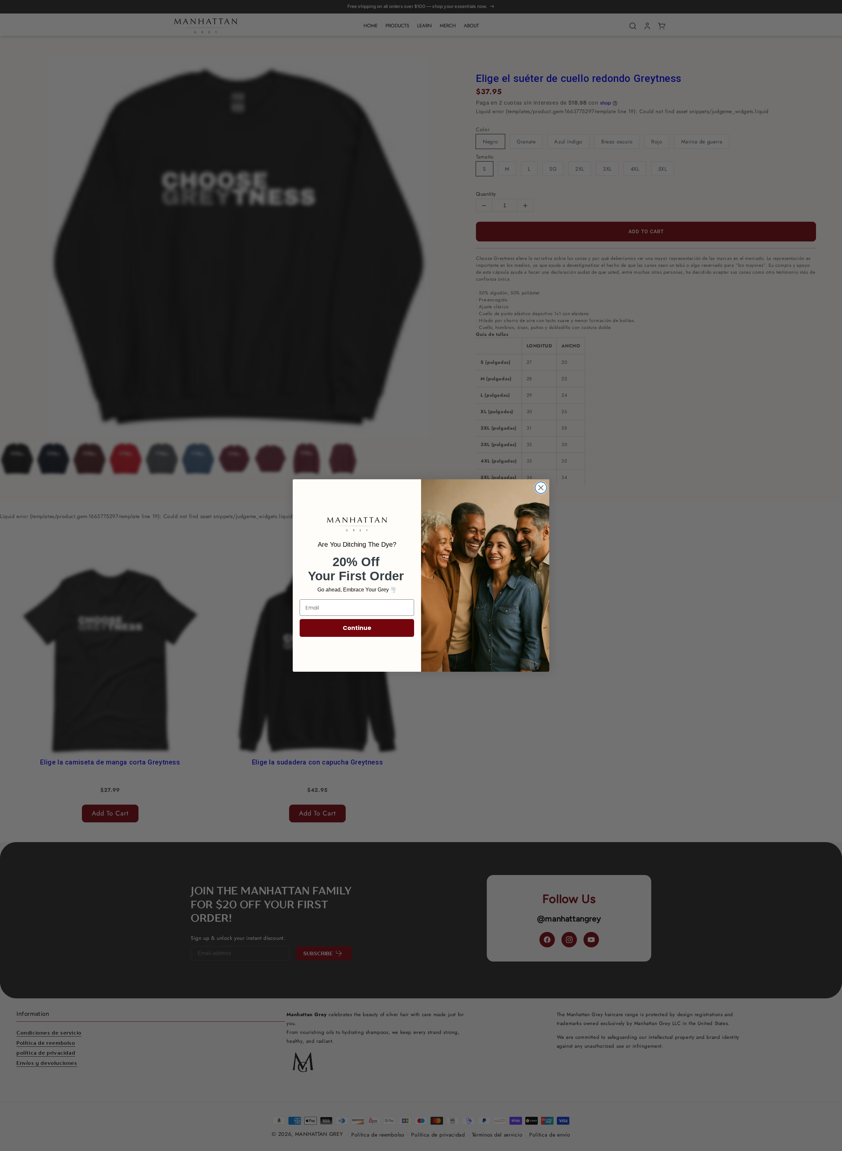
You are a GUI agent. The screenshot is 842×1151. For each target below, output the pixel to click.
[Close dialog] (541, 487)
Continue (357, 628)
